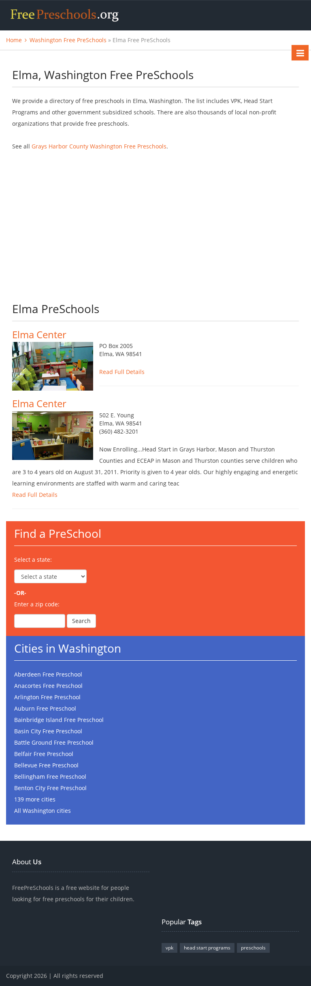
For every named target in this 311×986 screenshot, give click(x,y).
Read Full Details (122, 372)
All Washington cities (42, 810)
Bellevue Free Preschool (46, 765)
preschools (253, 947)
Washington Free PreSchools (68, 40)
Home (14, 40)
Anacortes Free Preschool (48, 686)
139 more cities (34, 799)
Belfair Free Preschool (43, 754)
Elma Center (39, 334)
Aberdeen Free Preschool (48, 674)
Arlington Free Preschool (47, 697)
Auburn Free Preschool (45, 708)
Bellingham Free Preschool (50, 776)
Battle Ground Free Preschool (54, 742)
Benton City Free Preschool (50, 788)
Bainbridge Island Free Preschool (59, 720)
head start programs (207, 947)
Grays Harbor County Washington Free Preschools (99, 146)
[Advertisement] (155, 221)
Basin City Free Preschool (48, 731)
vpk (169, 947)
